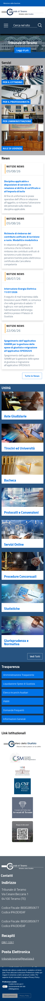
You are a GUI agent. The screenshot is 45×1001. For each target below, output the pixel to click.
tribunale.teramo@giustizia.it (18, 958)
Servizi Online (14, 544)
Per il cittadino (12, 82)
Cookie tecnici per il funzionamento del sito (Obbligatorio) (17, 986)
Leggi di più (22, 50)
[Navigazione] (6, 25)
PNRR (6, 701)
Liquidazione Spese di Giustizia (19, 684)
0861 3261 (8, 942)
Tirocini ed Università (19, 448)
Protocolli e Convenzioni (21, 512)
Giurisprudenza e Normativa (16, 642)
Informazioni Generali (14, 719)
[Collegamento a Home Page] (23, 12)
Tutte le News (32, 376)
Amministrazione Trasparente (18, 675)
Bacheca (10, 480)
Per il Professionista (16, 101)
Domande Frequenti (13, 710)
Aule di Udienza (12, 148)
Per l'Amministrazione (17, 121)
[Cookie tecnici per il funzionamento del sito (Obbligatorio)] (5, 986)
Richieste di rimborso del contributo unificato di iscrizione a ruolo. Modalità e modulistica (21, 236)
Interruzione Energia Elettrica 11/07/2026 (20, 290)
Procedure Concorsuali (20, 576)
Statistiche (12, 608)
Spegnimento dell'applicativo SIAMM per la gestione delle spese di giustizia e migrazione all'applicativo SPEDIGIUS (20, 346)
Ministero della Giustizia (11, 3)
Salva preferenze (10, 995)
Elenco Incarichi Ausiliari (15, 692)
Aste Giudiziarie (15, 416)
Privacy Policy (24, 995)
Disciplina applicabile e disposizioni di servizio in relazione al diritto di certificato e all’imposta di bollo (22, 186)
